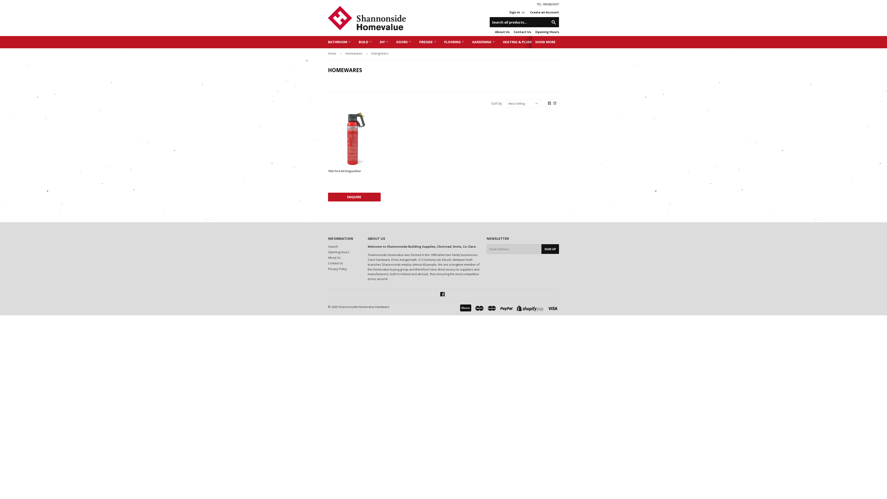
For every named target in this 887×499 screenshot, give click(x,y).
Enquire (354, 197)
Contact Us (522, 32)
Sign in (514, 12)
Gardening (482, 42)
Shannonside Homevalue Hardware (364, 307)
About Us (502, 32)
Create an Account (544, 12)
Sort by (496, 103)
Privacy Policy (337, 269)
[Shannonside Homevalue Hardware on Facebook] (442, 295)
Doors (402, 42)
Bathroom (338, 42)
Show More (545, 42)
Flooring (453, 42)
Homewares (353, 53)
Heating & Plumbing (521, 42)
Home (332, 53)
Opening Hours (547, 32)
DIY (383, 42)
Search (333, 246)
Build (364, 42)
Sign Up (550, 249)
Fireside (426, 42)
